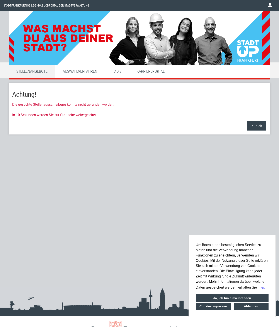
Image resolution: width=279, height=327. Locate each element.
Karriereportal (151, 71)
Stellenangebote (32, 71)
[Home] (139, 39)
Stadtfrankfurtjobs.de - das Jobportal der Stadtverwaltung (46, 5)
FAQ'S (116, 71)
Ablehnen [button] (251, 306)
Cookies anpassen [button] (213, 306)
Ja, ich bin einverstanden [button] (232, 298)
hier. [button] (262, 287)
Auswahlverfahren (80, 71)
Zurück (256, 126)
